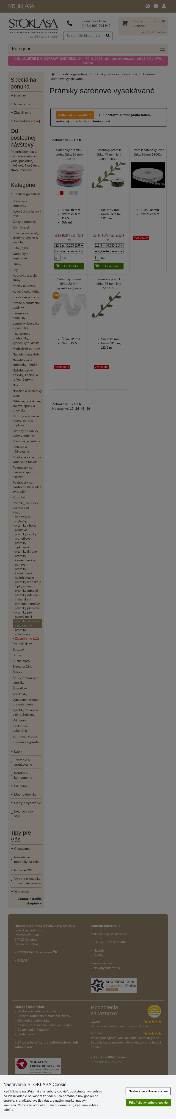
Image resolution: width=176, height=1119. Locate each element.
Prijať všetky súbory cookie (148, 1102)
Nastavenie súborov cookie (148, 1091)
